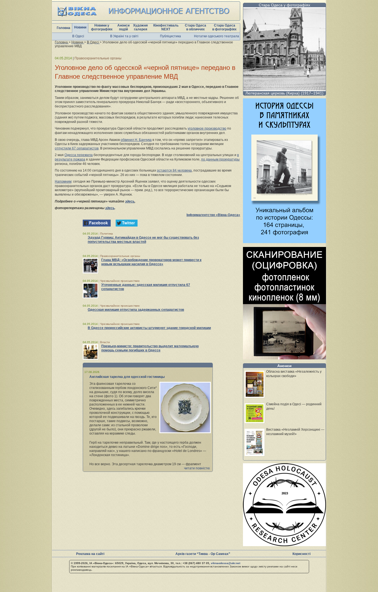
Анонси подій (123, 27)
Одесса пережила (78, 155)
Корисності (301, 554)
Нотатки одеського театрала (216, 36)
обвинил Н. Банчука (136, 140)
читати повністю (197, 468)
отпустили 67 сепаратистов (77, 148)
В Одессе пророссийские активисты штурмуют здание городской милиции (149, 328)
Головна (63, 28)
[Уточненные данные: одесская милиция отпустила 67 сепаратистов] (90, 291)
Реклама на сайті (90, 554)
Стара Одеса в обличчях (195, 27)
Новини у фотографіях (102, 27)
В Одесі (78, 36)
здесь (129, 201)
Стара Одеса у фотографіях (284, 5)
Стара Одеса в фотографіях (224, 27)
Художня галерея (140, 27)
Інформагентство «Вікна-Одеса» (213, 215)
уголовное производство (207, 128)
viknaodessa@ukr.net (225, 563)
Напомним (63, 181)
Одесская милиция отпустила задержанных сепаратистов (136, 310)
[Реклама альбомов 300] (284, 241)
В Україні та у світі (124, 36)
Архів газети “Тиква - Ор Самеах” (202, 554)
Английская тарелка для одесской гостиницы (127, 377)
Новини (80, 27)
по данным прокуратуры (220, 159)
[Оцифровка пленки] (284, 358)
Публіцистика (170, 36)
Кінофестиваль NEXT (165, 27)
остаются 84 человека (174, 170)
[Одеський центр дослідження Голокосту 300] (284, 544)
